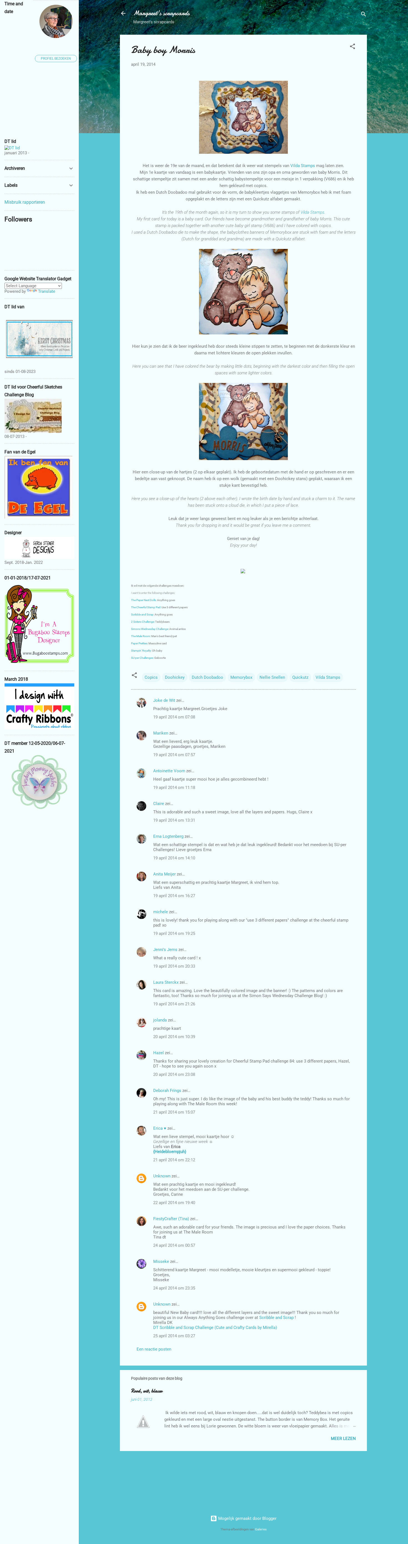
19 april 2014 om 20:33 (174, 966)
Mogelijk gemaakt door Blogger (246, 1518)
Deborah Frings (167, 1090)
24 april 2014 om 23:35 (174, 1288)
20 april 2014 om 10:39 (174, 1036)
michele (160, 911)
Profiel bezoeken (56, 58)
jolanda (160, 1020)
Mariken (160, 733)
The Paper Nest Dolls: (144, 600)
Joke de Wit (164, 700)
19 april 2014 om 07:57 (174, 754)
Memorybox (241, 677)
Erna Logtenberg (168, 836)
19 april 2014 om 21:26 (174, 1003)
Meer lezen (343, 1438)
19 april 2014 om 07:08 (174, 717)
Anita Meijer (164, 874)
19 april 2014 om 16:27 (174, 895)
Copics (151, 677)
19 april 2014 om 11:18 (174, 787)
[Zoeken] (363, 15)
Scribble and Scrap (142, 614)
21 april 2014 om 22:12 (174, 1159)
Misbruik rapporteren (24, 202)
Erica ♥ (159, 1128)
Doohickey (175, 677)
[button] (352, 47)
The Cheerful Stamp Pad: (146, 607)
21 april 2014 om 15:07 (174, 1112)
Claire (158, 803)
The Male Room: (141, 636)
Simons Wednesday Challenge (149, 628)
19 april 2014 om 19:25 (174, 933)
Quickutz (300, 677)
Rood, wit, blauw (146, 1390)
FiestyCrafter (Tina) (171, 1218)
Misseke (161, 1261)
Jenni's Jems (165, 949)
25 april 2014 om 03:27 (174, 1335)
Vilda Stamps (302, 165)
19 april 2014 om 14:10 (174, 858)
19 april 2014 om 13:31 (174, 820)
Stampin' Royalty (141, 650)
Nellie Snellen (272, 677)
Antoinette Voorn (169, 770)
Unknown (161, 1176)
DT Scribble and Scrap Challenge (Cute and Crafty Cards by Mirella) (215, 1327)
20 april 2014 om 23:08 (174, 1074)
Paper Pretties (139, 643)
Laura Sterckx (165, 982)
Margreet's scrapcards (161, 13)
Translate (46, 291)
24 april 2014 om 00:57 (174, 1245)
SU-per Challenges (142, 657)
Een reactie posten (154, 1349)
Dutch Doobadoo (207, 677)
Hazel (158, 1052)
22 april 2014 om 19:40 (174, 1202)
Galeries (261, 1529)
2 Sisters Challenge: (143, 621)
